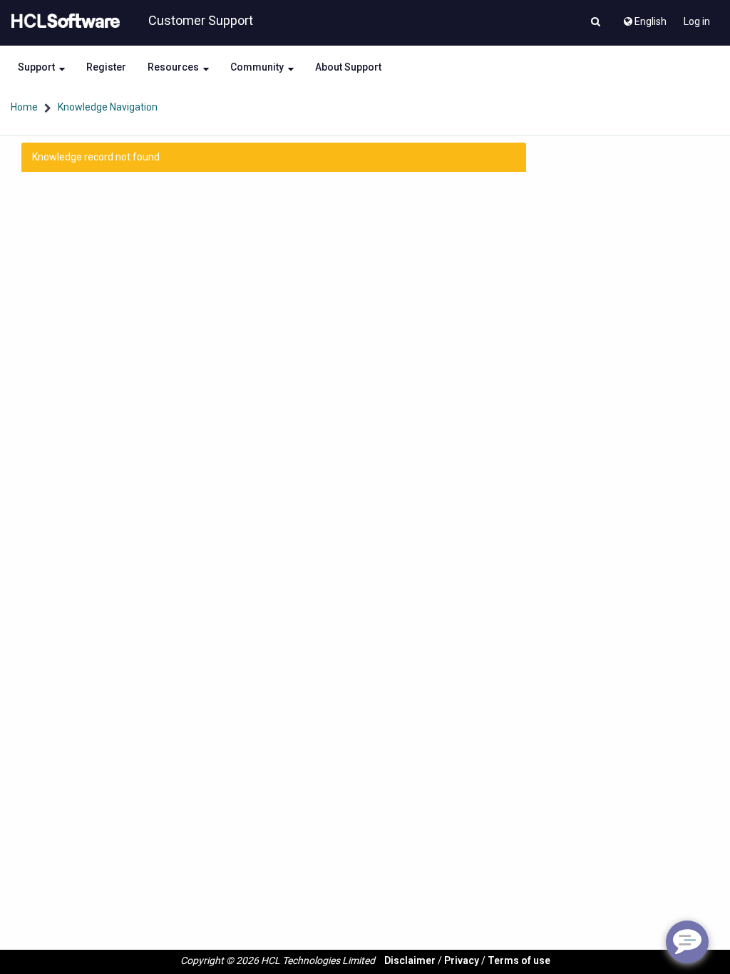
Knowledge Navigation (108, 107)
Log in (697, 21)
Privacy (461, 960)
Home (24, 107)
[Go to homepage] (62, 21)
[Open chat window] (687, 942)
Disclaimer (410, 960)
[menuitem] (644, 18)
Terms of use (519, 960)
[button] (595, 23)
